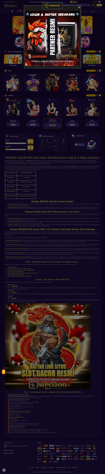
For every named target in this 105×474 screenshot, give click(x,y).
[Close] (79, 7)
